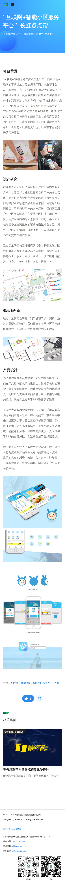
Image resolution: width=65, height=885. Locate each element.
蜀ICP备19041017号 (12, 829)
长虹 (56, 683)
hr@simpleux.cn (19, 850)
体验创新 (26, 683)
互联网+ (15, 683)
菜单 (12, 4)
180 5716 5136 (18, 841)
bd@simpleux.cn (19, 846)
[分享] (39, 698)
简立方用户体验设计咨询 (5, 4)
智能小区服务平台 (43, 683)
